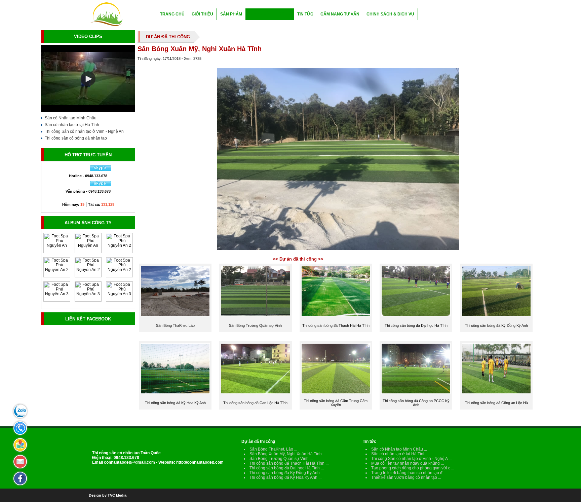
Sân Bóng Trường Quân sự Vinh (255, 325)
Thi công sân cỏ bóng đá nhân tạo (76, 138)
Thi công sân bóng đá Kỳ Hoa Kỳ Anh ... (285, 477)
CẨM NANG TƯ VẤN (339, 14)
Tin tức (369, 441)
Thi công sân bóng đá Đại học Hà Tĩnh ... (286, 468)
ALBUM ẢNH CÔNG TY (88, 222)
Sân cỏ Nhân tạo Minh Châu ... (399, 449)
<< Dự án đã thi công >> (298, 259)
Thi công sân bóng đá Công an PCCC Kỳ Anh (416, 403)
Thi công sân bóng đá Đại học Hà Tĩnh (416, 325)
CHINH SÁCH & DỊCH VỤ (390, 14)
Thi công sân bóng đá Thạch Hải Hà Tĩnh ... (288, 463)
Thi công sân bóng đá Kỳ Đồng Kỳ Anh (496, 325)
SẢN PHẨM (231, 14)
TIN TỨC (305, 14)
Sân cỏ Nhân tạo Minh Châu (70, 118)
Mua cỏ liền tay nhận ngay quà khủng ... (407, 463)
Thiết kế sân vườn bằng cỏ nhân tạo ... (406, 477)
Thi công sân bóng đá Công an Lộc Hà (496, 403)
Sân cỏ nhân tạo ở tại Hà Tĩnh (72, 124)
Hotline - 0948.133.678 (88, 176)
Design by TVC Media (107, 495)
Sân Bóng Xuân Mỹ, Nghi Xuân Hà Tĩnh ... (287, 454)
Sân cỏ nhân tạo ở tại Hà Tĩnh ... (400, 454)
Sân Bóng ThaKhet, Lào (175, 325)
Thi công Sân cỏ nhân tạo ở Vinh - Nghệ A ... (411, 458)
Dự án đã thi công (258, 441)
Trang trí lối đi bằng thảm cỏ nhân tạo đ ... (409, 472)
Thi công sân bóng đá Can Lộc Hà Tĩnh (255, 403)
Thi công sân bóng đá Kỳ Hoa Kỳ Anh (175, 403)
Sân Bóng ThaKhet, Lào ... (273, 449)
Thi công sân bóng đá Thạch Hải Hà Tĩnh (336, 325)
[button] (88, 78)
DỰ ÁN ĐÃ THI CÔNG (269, 14)
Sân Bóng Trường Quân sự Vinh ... (281, 458)
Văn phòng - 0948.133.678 (88, 191)
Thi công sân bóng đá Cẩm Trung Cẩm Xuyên (335, 403)
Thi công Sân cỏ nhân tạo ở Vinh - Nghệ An (84, 131)
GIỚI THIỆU (202, 14)
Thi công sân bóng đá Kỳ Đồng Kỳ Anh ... (286, 472)
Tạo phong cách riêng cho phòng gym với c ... (412, 468)
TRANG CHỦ (172, 14)
